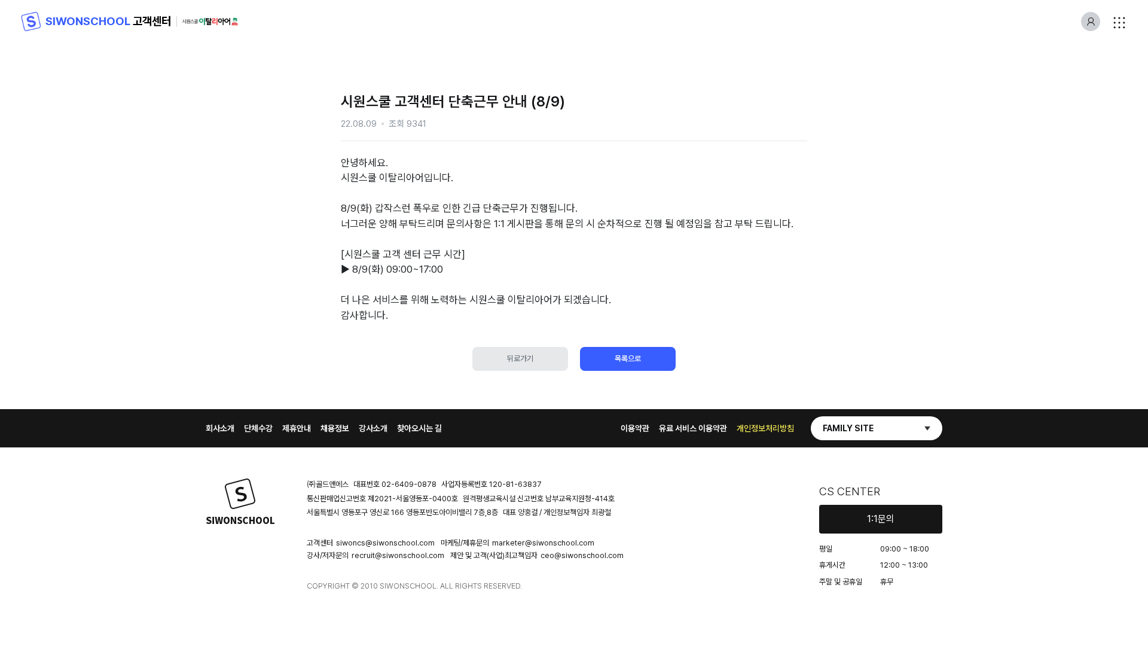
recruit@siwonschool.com (398, 555)
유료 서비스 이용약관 (693, 428)
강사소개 (373, 428)
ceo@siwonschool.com (582, 555)
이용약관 (635, 428)
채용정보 (334, 428)
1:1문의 (880, 519)
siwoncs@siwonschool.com (385, 542)
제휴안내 (296, 428)
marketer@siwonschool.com (543, 542)
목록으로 (628, 358)
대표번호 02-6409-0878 (394, 484)
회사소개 (220, 428)
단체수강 (258, 428)
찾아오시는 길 (419, 428)
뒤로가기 (520, 358)
